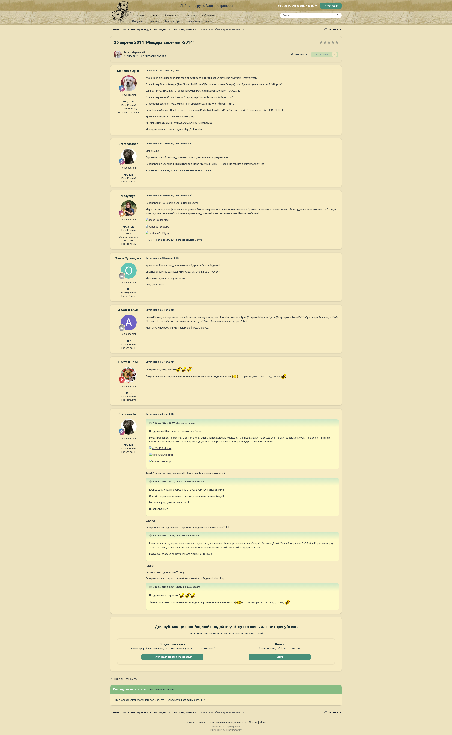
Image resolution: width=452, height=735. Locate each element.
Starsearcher (128, 144)
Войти (279, 657)
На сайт (139, 15)
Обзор (154, 15)
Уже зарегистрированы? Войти (296, 6)
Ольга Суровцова (128, 258)
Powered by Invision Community (226, 730)
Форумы (137, 21)
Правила (154, 21)
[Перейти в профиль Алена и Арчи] (129, 322)
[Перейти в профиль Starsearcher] (129, 156)
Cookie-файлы (257, 722)
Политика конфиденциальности (227, 722)
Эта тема (324, 15)
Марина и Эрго (140, 52)
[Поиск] (338, 15)
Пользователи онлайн (199, 21)
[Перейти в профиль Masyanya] (129, 208)
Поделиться (300, 54)
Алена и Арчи (128, 310)
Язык (190, 722)
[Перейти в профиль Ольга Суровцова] (129, 271)
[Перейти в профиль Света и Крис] (129, 375)
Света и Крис (128, 362)
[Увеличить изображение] (178, 369)
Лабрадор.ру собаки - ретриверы (206, 6)
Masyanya (128, 196)
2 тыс (130, 174)
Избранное (208, 15)
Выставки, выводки (156, 56)
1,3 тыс (130, 101)
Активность (172, 15)
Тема (200, 722)
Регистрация (331, 5)
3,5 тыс (130, 226)
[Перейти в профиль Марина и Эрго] (118, 54)
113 (130, 393)
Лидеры (190, 15)
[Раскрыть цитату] (150, 423)
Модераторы (172, 21)
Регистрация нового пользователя (172, 657)
